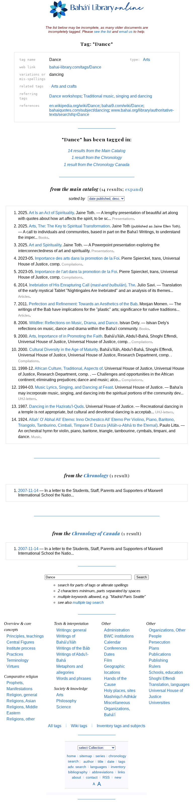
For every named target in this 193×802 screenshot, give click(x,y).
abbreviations (102, 772)
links (121, 772)
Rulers (155, 666)
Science (63, 707)
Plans (154, 648)
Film (108, 660)
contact (92, 777)
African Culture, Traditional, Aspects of (69, 368)
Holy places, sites (119, 690)
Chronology (96, 475)
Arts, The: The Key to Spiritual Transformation (69, 226)
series (100, 756)
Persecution (159, 642)
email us (125, 31)
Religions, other (21, 719)
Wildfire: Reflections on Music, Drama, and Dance (73, 323)
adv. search (77, 766)
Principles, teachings (25, 636)
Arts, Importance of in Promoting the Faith (65, 336)
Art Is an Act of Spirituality (51, 213)
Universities (159, 702)
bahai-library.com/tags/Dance (75, 67)
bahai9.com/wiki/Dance (122, 106)
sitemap (85, 756)
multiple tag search (88, 602)
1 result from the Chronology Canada (96, 164)
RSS (106, 777)
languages (98, 766)
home (71, 756)
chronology (117, 756)
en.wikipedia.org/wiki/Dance (74, 106)
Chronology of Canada (96, 533)
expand (133, 189)
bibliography (77, 772)
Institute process (21, 648)
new (118, 777)
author (88, 761)
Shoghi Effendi (162, 678)
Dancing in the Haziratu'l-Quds (56, 406)
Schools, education (166, 672)
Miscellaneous (117, 702)
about (76, 777)
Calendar (112, 642)
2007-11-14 (28, 490)
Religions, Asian (21, 701)
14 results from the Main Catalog (96, 151)
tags (121, 761)
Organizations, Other (167, 630)
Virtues (13, 666)
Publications (160, 654)
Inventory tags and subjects (121, 726)
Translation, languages (169, 684)
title (100, 761)
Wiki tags (79, 726)
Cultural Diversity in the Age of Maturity (63, 349)
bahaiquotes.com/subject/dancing (79, 110)
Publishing (158, 660)
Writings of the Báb (73, 648)
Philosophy (66, 701)
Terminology (17, 660)
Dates (109, 654)
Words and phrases (73, 678)
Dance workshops (65, 96)
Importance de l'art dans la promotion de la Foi (76, 272)
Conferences (115, 648)
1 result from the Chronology (97, 157)
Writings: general (71, 630)
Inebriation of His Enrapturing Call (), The (82, 285)
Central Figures (20, 642)
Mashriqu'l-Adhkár (120, 696)
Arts (146, 59)
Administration (117, 630)
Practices (15, 654)
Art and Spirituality (45, 245)
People (155, 636)
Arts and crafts (63, 86)
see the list (102, 31)
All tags (54, 726)
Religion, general (22, 695)
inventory (118, 766)
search (73, 761)
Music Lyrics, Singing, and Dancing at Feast (74, 387)
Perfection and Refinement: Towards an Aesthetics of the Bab (83, 304)
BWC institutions (119, 636)
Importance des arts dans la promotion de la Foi (77, 258)
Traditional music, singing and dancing (117, 96)
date (110, 761)
